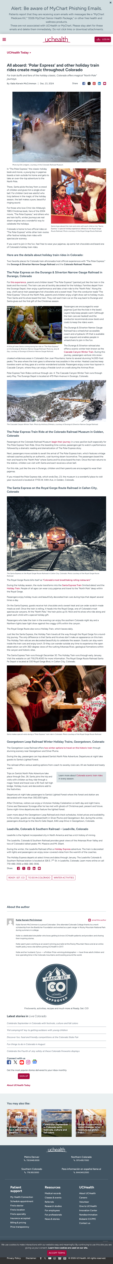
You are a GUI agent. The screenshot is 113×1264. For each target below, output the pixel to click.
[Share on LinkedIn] (99, 83)
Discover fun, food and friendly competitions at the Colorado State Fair (43, 1037)
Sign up (23, 1076)
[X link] (15, 1062)
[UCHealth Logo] (56, 1149)
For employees (52, 1210)
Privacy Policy (14, 1258)
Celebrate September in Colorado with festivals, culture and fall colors (42, 1023)
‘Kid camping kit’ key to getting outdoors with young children (37, 1030)
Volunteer (84, 1202)
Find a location (17, 1209)
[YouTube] (49, 1258)
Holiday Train (13, 588)
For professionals (53, 1214)
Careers (83, 1197)
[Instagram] (54, 1258)
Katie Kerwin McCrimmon (23, 83)
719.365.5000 (33, 1172)
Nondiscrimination (88, 1214)
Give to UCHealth (88, 1206)
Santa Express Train (71, 585)
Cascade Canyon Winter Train (78, 352)
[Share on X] (89, 83)
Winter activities (64, 877)
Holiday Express (63, 849)
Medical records (53, 1193)
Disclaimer (31, 1258)
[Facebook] (41, 1258)
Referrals (49, 1202)
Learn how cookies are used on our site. (68, 1247)
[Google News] (59, 1257)
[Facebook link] (9, 1062)
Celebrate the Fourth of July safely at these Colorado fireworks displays (43, 1051)
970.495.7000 (82, 1160)
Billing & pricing (18, 1222)
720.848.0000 (32, 1160)
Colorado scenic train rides (89, 775)
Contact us (84, 1223)
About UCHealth (87, 1193)
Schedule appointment (21, 1201)
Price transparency (19, 1227)
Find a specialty (18, 1214)
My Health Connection (21, 1197)
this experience (18, 282)
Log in (105, 39)
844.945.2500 (82, 1172)
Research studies (53, 1206)
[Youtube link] (22, 1062)
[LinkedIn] (64, 1257)
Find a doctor (16, 1205)
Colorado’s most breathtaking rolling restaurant (66, 580)
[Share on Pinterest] (94, 83)
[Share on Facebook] (83, 83)
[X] (45, 1258)
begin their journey (61, 442)
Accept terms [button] (57, 1253)
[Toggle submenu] (4, 39)
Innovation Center (88, 1210)
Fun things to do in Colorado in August (26, 1044)
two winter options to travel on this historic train (68, 748)
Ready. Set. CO (16, 877)
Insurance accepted (20, 1218)
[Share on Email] (104, 83)
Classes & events (53, 1197)
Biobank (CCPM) (87, 1219)
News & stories (52, 1219)
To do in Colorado (39, 877)
